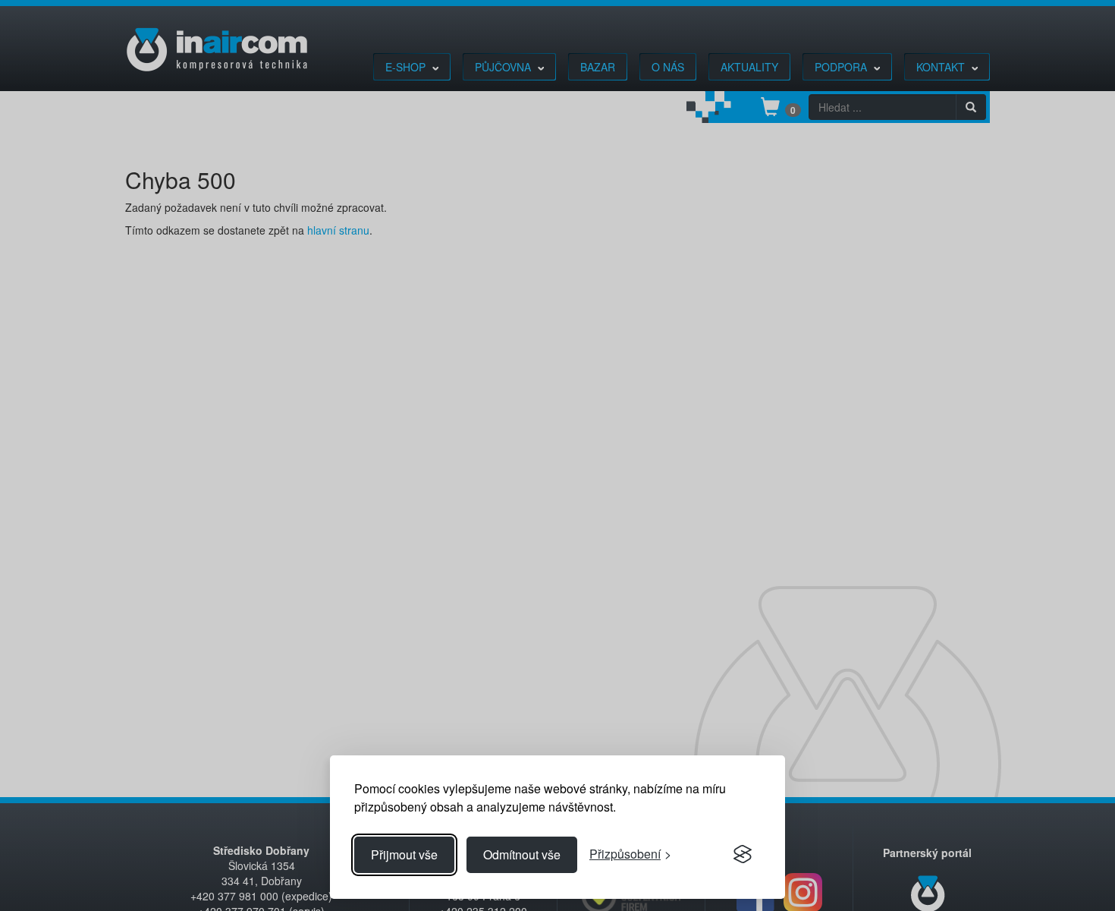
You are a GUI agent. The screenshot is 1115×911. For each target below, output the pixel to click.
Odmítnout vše (522, 854)
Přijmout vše (404, 854)
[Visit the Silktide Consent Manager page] (742, 855)
